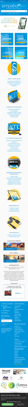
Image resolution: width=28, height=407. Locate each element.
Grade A (16, 352)
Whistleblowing (17, 320)
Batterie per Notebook (19, 357)
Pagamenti (16, 312)
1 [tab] (8, 30)
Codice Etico (17, 319)
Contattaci (5, 312)
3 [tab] (12, 30)
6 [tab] (18, 30)
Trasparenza (17, 332)
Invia (3, 324)
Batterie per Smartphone (19, 359)
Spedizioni (16, 310)
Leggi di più (3, 399)
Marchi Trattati (17, 315)
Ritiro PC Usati (17, 362)
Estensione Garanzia (18, 309)
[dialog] (14, 400)
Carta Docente (17, 314)
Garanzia (16, 307)
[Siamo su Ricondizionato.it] (11, 385)
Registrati (25, 0)
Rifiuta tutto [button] (20, 404)
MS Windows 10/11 (18, 360)
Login (21, 0)
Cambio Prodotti (17, 328)
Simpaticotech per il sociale (20, 346)
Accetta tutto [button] (7, 404)
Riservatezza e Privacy (19, 331)
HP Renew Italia (18, 343)
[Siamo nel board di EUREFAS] (21, 385)
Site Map (16, 317)
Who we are (17, 336)
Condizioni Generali (18, 329)
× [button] (26, 394)
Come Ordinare (17, 306)
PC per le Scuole (18, 345)
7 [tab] (20, 30)
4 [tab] (14, 30)
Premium (16, 351)
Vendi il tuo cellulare (18, 364)
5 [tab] (16, 30)
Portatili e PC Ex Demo (19, 341)
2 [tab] (10, 30)
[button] (14, 402)
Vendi (15, 334)
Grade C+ (16, 356)
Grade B (16, 354)
